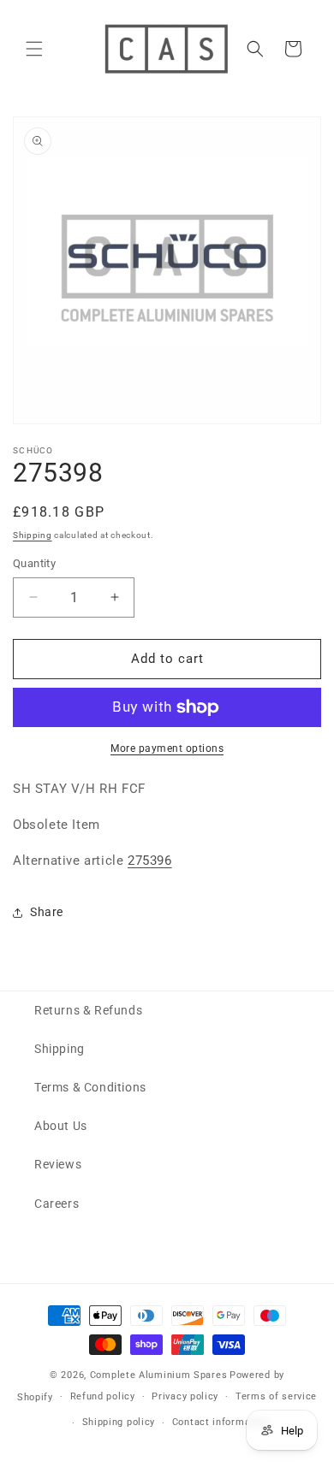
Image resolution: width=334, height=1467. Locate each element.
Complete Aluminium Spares (159, 1375)
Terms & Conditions (90, 1087)
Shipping (32, 535)
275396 (150, 860)
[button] (34, 49)
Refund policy (102, 1396)
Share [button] (46, 912)
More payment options (167, 748)
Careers (56, 1203)
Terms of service (276, 1396)
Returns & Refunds (88, 1010)
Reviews (57, 1164)
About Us (60, 1126)
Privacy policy (185, 1396)
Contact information (220, 1422)
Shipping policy (119, 1422)
